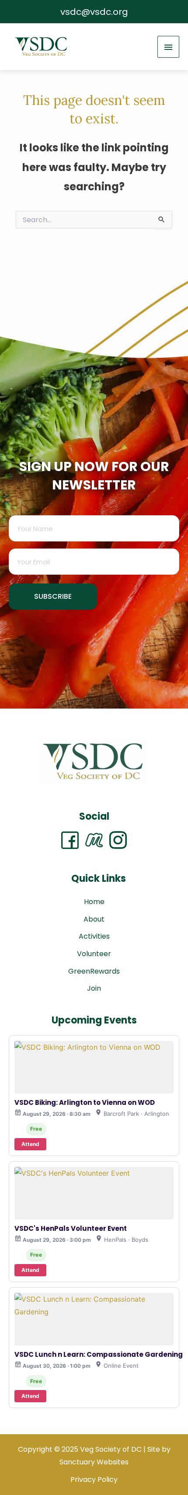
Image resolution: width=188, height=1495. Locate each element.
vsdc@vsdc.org (94, 12)
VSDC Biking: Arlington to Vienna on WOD (84, 1102)
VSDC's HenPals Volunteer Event (70, 1228)
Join (94, 988)
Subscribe (53, 596)
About (94, 919)
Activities (94, 936)
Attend (30, 1144)
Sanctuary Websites (94, 1462)
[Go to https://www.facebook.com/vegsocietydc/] (73, 840)
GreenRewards (94, 971)
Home (94, 902)
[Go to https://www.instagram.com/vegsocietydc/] (118, 840)
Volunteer (94, 954)
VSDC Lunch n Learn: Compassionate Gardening (98, 1354)
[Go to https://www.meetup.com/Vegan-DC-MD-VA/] (97, 840)
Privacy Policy (94, 1479)
